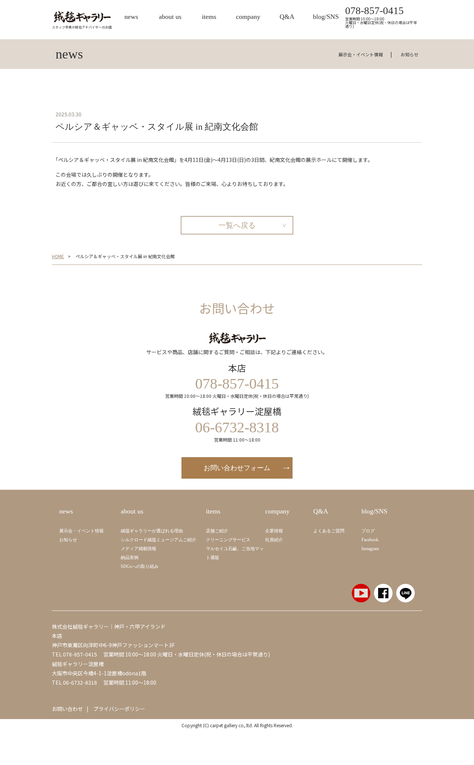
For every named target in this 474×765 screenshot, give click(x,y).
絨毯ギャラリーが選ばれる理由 (152, 530)
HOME (58, 256)
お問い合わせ (67, 709)
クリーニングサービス (228, 539)
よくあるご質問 (328, 530)
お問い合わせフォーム (237, 468)
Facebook (369, 539)
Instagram (370, 548)
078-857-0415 (374, 11)
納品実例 (129, 557)
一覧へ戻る (237, 225)
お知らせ (409, 54)
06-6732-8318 (80, 682)
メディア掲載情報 (138, 548)
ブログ (368, 530)
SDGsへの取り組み (139, 566)
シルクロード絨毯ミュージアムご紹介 (158, 539)
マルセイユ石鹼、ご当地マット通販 (235, 553)
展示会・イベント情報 (360, 54)
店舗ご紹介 (217, 530)
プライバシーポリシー (119, 709)
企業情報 (274, 530)
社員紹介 (274, 539)
